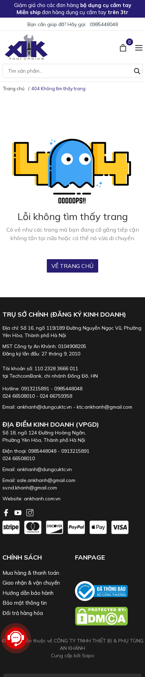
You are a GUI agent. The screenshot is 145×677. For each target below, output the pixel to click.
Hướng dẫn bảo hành (27, 593)
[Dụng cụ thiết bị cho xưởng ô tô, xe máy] (26, 47)
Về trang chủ (72, 265)
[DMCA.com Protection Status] (109, 616)
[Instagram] (29, 512)
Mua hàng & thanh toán (30, 572)
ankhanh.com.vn (42, 498)
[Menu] (139, 46)
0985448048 (104, 24)
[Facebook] (6, 512)
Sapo (88, 655)
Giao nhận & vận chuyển (31, 582)
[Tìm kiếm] (137, 70)
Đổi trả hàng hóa (22, 613)
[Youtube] (18, 512)
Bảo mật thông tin (24, 602)
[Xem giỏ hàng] (123, 46)
